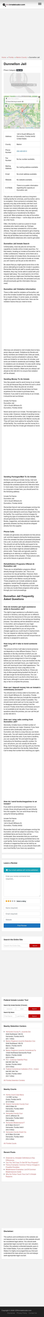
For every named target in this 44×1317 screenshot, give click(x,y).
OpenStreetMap (30, 128)
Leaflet (17, 128)
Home (4, 57)
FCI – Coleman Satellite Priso (16, 1059)
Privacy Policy (22, 1313)
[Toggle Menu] (39, 4)
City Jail (19, 70)
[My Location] (22, 101)
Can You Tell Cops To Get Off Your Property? (22, 1162)
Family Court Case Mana (15, 1095)
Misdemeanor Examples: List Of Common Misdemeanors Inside (21, 1170)
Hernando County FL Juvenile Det (18, 1032)
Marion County (21, 57)
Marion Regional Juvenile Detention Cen (20, 1041)
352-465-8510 (22, 151)
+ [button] (6, 98)
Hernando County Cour (14, 1113)
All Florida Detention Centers (14, 1080)
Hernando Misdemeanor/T (15, 1122)
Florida (11, 57)
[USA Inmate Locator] (14, 5)
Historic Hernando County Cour (17, 1104)
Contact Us (33, 1313)
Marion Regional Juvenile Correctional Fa (21, 1050)
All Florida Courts (10, 1143)
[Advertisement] (22, 31)
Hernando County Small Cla (16, 1132)
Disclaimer (11, 1313)
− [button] (6, 101)
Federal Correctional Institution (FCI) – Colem (22, 1069)
